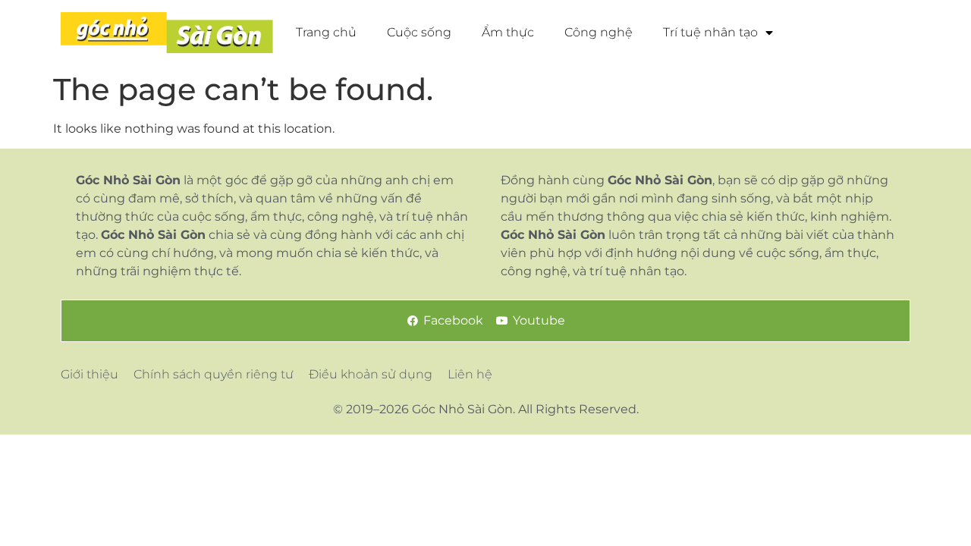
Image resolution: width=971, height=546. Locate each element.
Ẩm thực (508, 32)
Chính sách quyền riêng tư (214, 374)
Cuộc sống (419, 32)
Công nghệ (598, 32)
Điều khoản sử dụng (370, 374)
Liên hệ (470, 374)
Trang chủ (326, 32)
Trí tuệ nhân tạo (710, 32)
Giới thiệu (89, 374)
